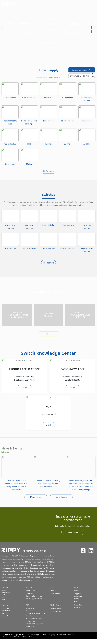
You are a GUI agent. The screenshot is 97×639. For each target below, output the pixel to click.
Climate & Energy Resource (35, 613)
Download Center (78, 597)
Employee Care (31, 621)
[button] (91, 24)
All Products (48, 171)
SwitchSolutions (5, 598)
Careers (4, 636)
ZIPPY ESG (73, 532)
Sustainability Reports (30, 609)
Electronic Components (34, 596)
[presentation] (2, 27)
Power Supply (55, 593)
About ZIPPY (30, 591)
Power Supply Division (34, 599)
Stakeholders (30, 626)
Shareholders (6, 613)
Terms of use (15, 636)
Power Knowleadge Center (6, 592)
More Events (61, 497)
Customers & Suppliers (34, 624)
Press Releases (55, 611)
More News (35, 497)
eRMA (76, 601)
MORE (24, 387)
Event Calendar (55, 609)
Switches (53, 591)
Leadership (30, 593)
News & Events (38, 42)
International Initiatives (34, 618)
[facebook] (83, 552)
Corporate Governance (6, 609)
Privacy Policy (27, 636)
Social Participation (33, 616)
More (48, 334)
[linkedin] (91, 552)
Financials (5, 616)
